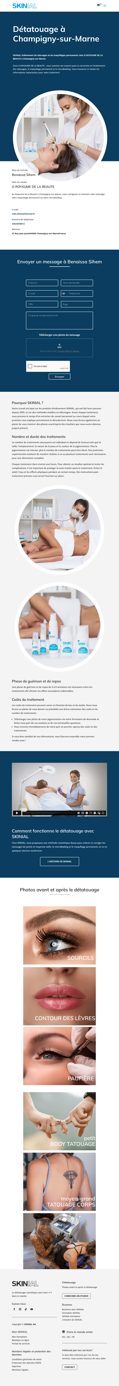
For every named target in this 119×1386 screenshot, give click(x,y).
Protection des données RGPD (26, 1362)
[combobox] (64, 293)
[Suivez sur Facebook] (14, 1309)
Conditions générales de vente (27, 1359)
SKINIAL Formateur (71, 1316)
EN (63, 1337)
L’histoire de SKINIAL (72, 1319)
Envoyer (59, 376)
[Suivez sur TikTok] (26, 1309)
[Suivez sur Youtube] (31, 1309)
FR (73, 1337)
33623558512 (18, 223)
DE (68, 1337)
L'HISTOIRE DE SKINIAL (60, 861)
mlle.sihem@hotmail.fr (23, 213)
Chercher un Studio (76, 1295)
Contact (69, 1367)
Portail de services (21, 1343)
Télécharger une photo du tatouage (59, 335)
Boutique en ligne (20, 1340)
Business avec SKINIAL (73, 1309)
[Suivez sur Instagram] (20, 1309)
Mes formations (19, 1336)
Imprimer (16, 1366)
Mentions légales (20, 1369)
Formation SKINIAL (71, 1313)
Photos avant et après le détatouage (79, 1287)
